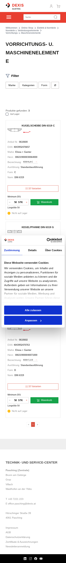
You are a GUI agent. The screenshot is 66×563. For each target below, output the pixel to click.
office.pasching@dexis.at (22, 503)
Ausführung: (14, 167)
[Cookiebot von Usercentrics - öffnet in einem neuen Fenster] (47, 240)
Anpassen (31, 320)
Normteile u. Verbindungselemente (22, 30)
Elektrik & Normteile (46, 28)
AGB (8, 532)
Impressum (12, 527)
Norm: (11, 177)
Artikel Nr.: (13, 142)
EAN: (10, 147)
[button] (12, 85)
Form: (11, 172)
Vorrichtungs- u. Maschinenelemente (23, 33)
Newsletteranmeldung (18, 546)
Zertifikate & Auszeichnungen (22, 541)
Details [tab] (32, 250)
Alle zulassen (33, 309)
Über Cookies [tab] (53, 250)
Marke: (11, 152)
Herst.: (11, 157)
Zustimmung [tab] (12, 250)
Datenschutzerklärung (18, 537)
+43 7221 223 (15, 499)
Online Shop (27, 28)
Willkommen (11, 28)
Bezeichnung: (14, 162)
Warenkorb (46, 202)
